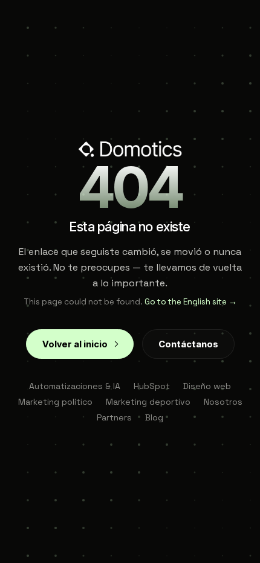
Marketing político (55, 401)
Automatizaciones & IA (74, 386)
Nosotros (223, 401)
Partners (114, 417)
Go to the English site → (191, 302)
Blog (154, 417)
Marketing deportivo (148, 401)
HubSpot (152, 386)
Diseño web (207, 386)
